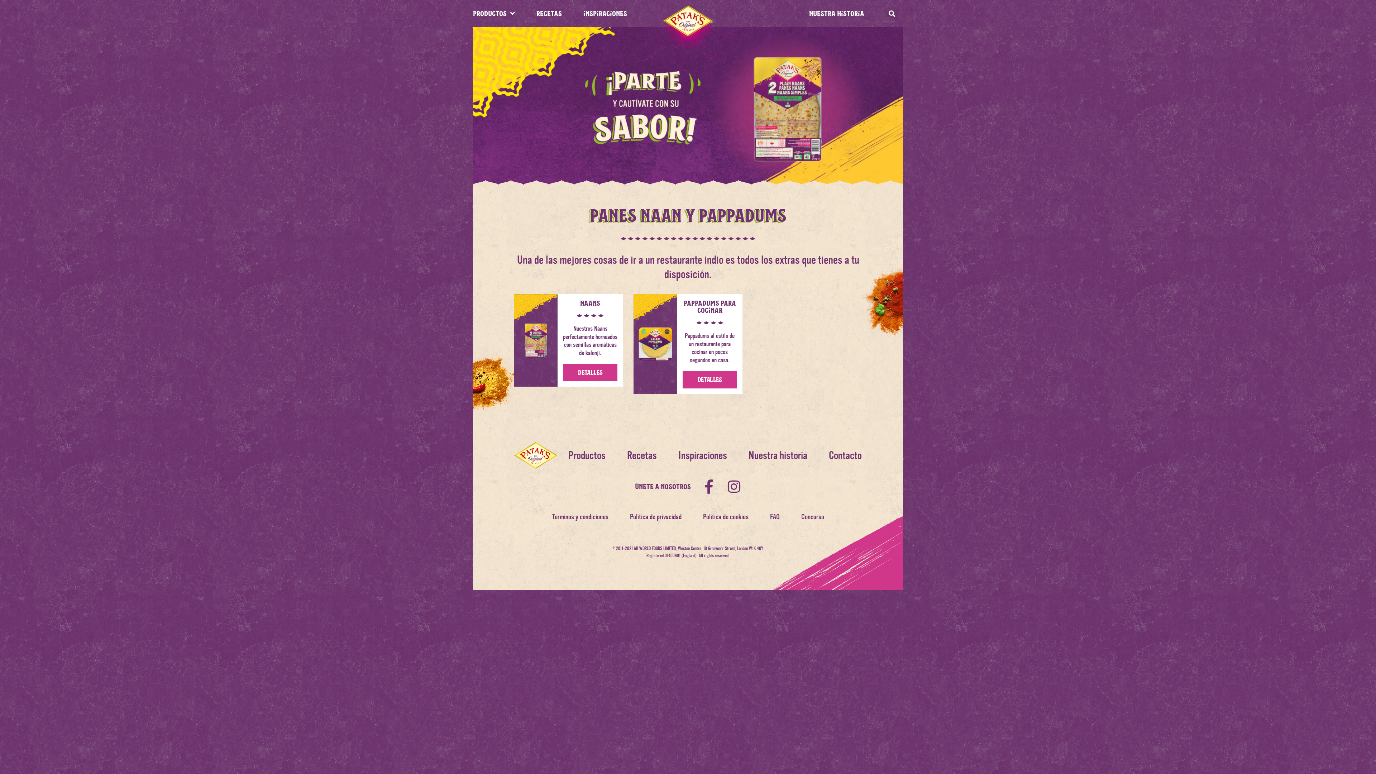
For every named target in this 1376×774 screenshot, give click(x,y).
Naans (590, 303)
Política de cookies (726, 517)
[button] (892, 14)
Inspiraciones (702, 455)
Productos (587, 455)
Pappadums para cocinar (710, 306)
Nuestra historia (836, 13)
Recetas (642, 455)
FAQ (775, 517)
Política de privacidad (656, 517)
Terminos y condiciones (580, 517)
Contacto (845, 455)
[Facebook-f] (709, 486)
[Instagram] (734, 486)
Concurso (812, 517)
